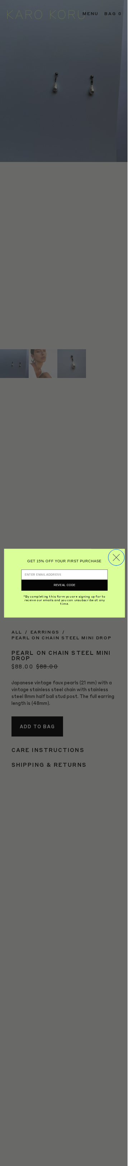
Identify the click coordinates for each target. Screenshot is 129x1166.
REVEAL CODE (65, 585)
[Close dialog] (116, 557)
